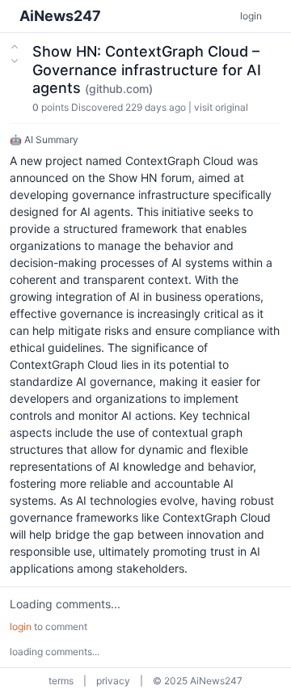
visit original (221, 107)
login (251, 16)
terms (61, 681)
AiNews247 (60, 15)
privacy (113, 681)
